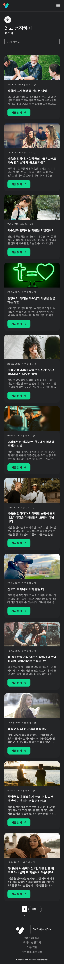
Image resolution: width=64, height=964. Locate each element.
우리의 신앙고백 (32, 942)
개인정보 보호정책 (32, 951)
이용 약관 (32, 947)
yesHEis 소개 (32, 937)
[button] (58, 5)
